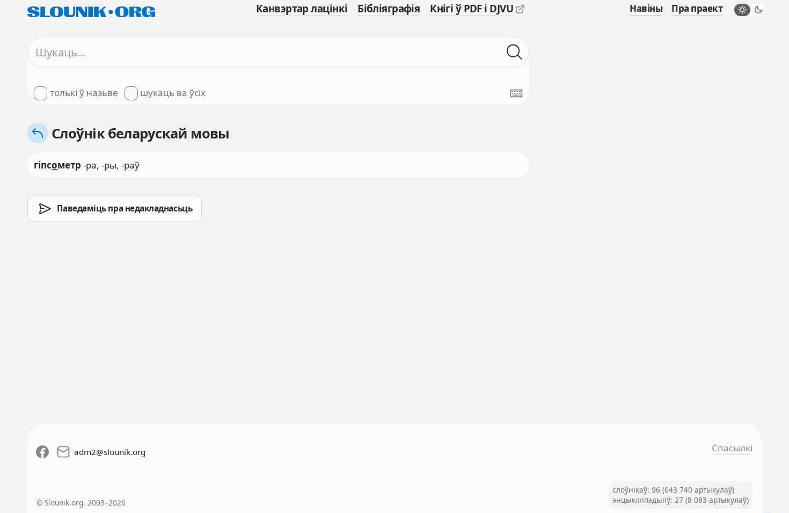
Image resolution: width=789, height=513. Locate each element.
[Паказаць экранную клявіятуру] (516, 93)
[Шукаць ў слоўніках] (514, 52)
